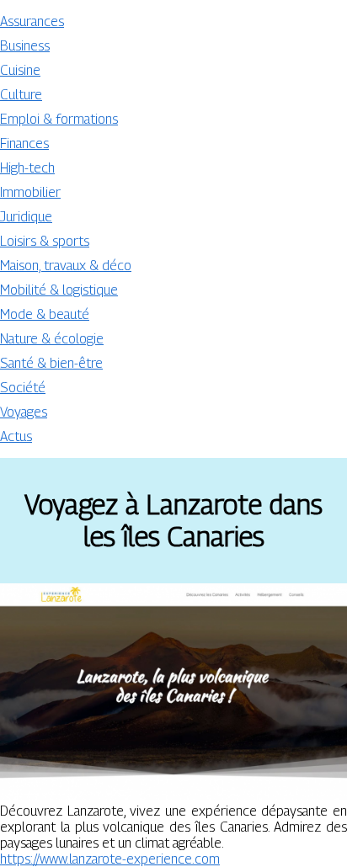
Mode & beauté (44, 314)
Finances (24, 144)
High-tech (27, 168)
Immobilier (30, 192)
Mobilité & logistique (59, 290)
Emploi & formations (59, 119)
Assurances (32, 21)
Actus (16, 436)
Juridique (26, 217)
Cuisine (20, 70)
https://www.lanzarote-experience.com (110, 859)
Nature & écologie (52, 339)
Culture (21, 95)
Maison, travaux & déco (65, 266)
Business (25, 46)
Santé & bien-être (51, 363)
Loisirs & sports (44, 241)
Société (22, 388)
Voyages (23, 412)
